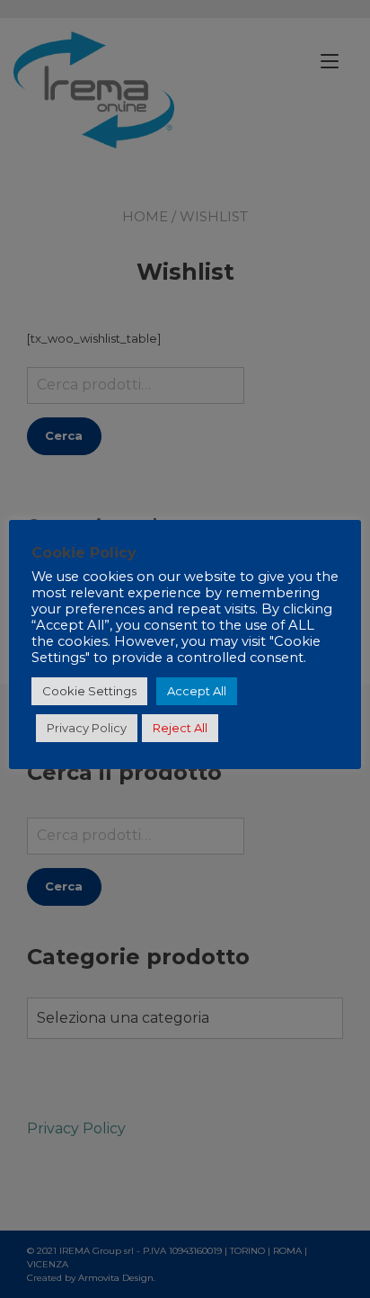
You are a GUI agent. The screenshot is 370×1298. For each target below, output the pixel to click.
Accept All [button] (196, 691)
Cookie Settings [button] (89, 691)
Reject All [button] (180, 728)
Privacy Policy (87, 728)
